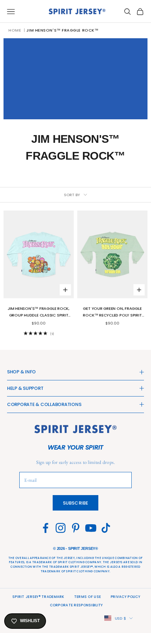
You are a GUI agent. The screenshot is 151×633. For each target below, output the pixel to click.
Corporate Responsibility (76, 605)
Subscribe (75, 503)
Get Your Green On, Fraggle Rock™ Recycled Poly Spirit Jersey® (112, 312)
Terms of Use (87, 596)
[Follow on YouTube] (91, 528)
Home (14, 30)
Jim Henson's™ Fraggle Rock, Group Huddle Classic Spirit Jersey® (39, 312)
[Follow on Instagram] (60, 528)
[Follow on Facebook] (45, 528)
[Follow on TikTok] (106, 528)
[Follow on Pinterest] (76, 528)
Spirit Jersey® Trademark (38, 596)
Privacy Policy (125, 596)
